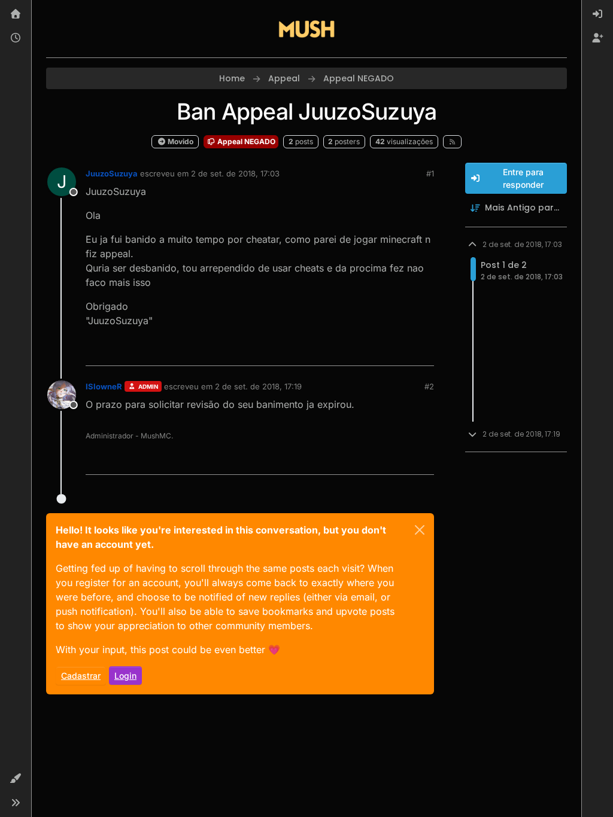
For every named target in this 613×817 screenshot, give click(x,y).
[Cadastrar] (597, 38)
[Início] (15, 14)
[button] (15, 778)
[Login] (597, 14)
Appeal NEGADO (245, 141)
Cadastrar (81, 675)
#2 (429, 386)
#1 (430, 173)
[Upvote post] (381, 351)
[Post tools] (423, 351)
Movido (179, 141)
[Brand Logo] (306, 28)
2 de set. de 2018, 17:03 (235, 173)
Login (125, 675)
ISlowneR (104, 386)
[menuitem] (597, 14)
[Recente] (15, 38)
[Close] (419, 530)
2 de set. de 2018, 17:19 (258, 386)
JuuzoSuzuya (112, 173)
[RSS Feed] (452, 141)
